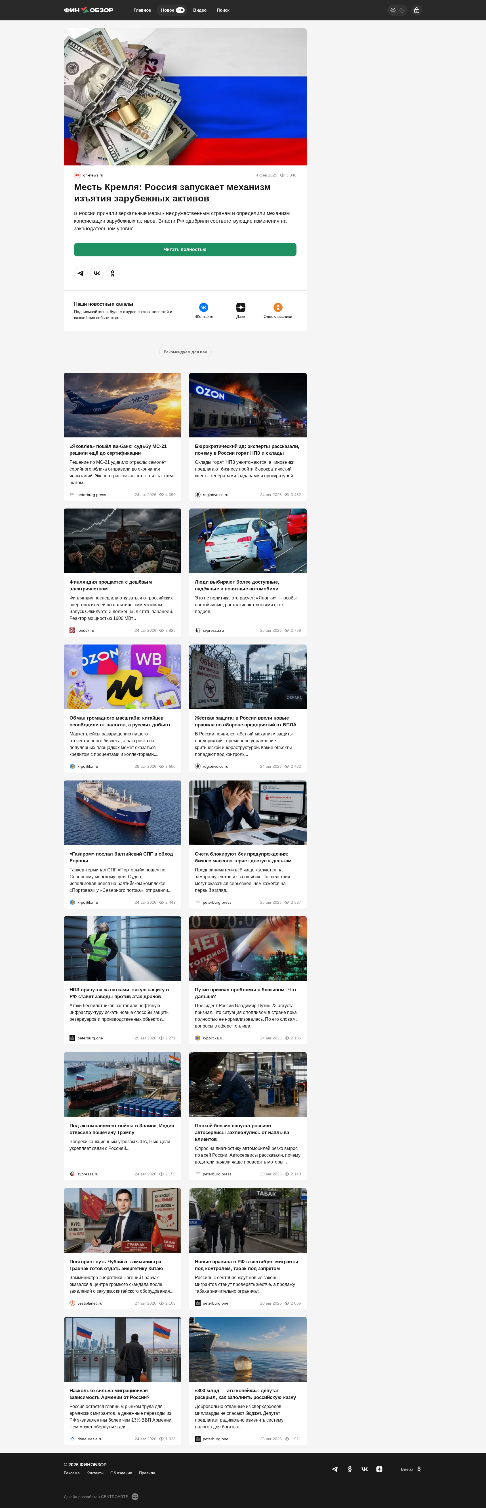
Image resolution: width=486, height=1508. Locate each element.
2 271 (170, 1038)
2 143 (296, 1174)
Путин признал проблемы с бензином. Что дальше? (245, 993)
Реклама (72, 1473)
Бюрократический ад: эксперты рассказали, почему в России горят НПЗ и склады (247, 449)
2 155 (170, 1174)
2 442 (170, 902)
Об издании (121, 1473)
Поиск (223, 10)
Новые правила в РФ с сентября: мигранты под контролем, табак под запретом (246, 1265)
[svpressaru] (198, 630)
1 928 (170, 1439)
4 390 (170, 494)
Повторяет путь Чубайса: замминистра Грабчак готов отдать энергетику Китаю (116, 1265)
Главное (142, 10)
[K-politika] (72, 766)
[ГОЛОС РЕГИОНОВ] (198, 494)
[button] (81, 273)
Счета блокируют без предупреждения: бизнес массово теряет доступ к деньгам (243, 857)
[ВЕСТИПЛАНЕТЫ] (72, 1303)
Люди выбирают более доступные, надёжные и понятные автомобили (237, 585)
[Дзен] (379, 1469)
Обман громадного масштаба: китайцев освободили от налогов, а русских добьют (120, 721)
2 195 (296, 1038)
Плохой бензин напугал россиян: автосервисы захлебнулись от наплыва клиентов (242, 1132)
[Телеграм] (335, 1469)
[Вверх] (411, 1469)
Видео (200, 10)
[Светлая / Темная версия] (397, 10)
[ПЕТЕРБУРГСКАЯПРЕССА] (72, 494)
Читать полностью (185, 249)
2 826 (170, 630)
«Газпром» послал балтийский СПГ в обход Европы (121, 857)
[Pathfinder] (72, 1439)
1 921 (296, 1439)
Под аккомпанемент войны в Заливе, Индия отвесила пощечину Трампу (122, 1129)
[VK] (364, 1469)
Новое (172, 10)
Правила (147, 1473)
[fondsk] (72, 630)
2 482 (296, 766)
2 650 (170, 766)
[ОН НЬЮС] (77, 175)
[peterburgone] (72, 1038)
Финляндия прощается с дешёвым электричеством (111, 585)
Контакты (95, 1473)
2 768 (296, 630)
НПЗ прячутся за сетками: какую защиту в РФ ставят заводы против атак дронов (119, 993)
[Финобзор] (88, 10)
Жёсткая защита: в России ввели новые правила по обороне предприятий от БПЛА (245, 721)
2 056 (296, 1303)
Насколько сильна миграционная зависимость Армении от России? (110, 1394)
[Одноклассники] (349, 1469)
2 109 (170, 1303)
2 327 (296, 902)
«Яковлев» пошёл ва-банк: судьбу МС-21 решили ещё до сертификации (118, 449)
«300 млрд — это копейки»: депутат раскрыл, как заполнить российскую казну (245, 1394)
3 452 (296, 494)
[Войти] (416, 10)
